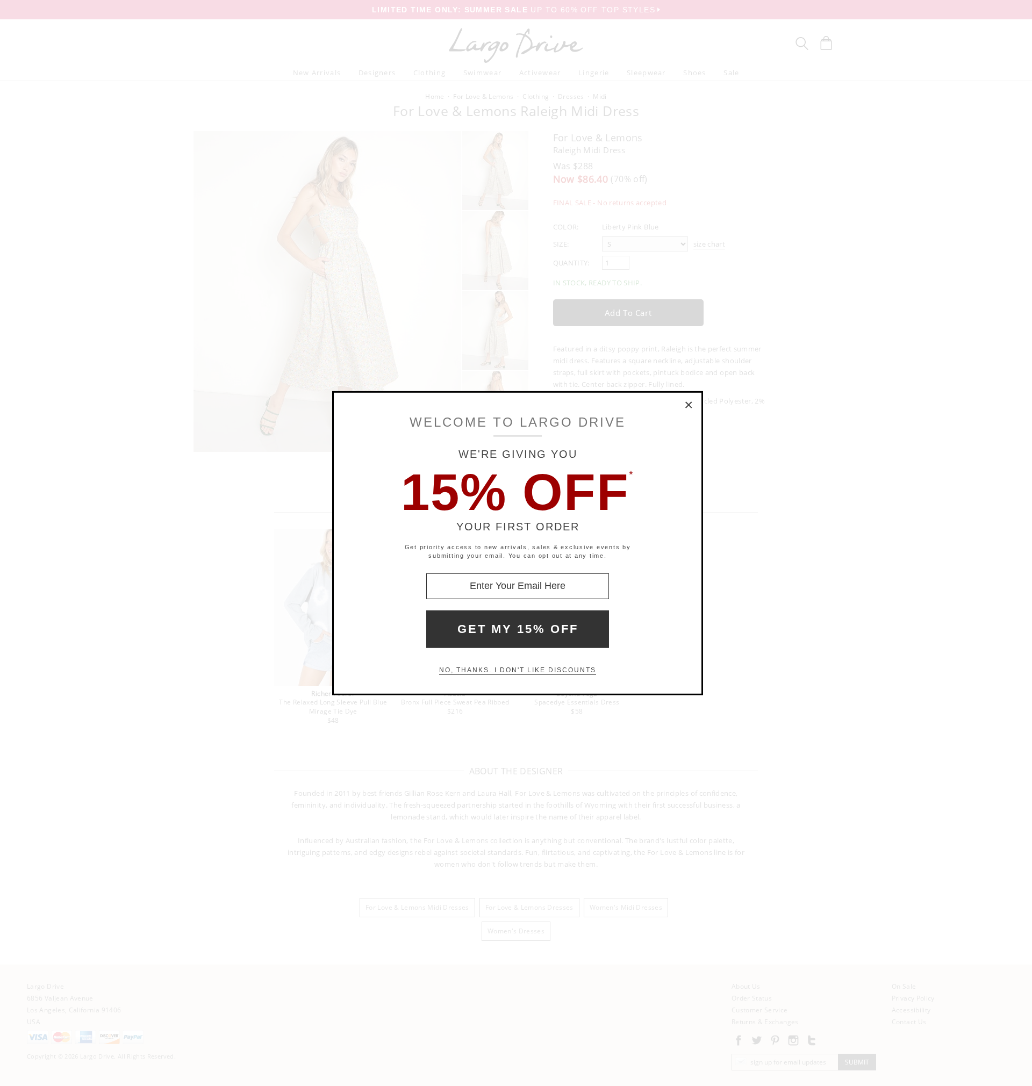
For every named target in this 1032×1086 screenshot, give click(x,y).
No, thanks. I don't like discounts (517, 670)
